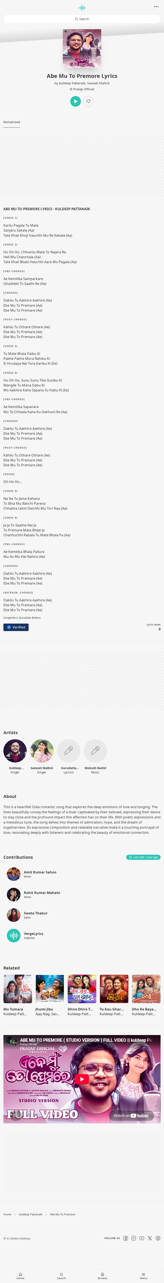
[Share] (156, 6)
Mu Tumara (13, 1009)
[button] (11, 122)
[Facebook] (125, 1238)
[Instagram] (133, 1238)
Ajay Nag (42, 1014)
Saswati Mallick (98, 83)
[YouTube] (141, 1238)
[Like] (88, 101)
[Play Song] (17, 990)
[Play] (75, 101)
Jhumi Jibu (44, 1009)
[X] (149, 1238)
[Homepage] (82, 8)
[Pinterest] (158, 1238)
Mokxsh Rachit (95, 768)
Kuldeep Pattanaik (72, 83)
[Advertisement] (82, 167)
